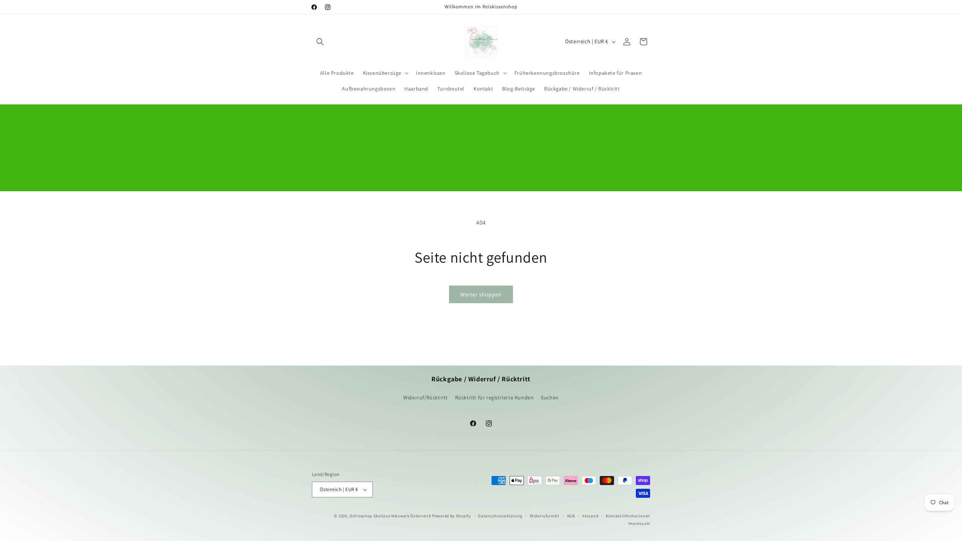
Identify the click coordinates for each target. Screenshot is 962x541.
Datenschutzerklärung (500, 515)
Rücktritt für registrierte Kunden (494, 397)
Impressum (639, 523)
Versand (590, 515)
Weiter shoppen (481, 294)
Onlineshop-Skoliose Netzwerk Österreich (390, 515)
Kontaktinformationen (628, 515)
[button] (320, 41)
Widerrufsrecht (545, 515)
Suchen (550, 397)
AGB (571, 515)
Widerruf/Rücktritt (425, 397)
